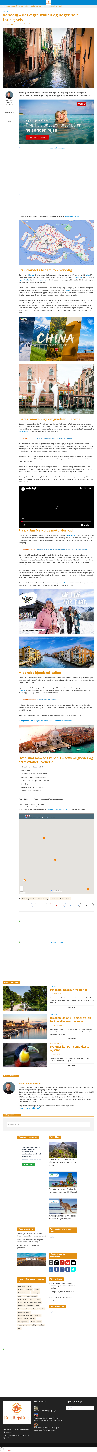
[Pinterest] (62, 1262)
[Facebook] (56, 1269)
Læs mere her (72, 1007)
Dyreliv (37, 1289)
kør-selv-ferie (77, 277)
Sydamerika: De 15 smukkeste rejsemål (69, 1048)
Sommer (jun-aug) (29, 1318)
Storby (68, 899)
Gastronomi (54, 899)
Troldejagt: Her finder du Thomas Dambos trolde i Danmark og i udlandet (31, 1235)
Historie (30, 1299)
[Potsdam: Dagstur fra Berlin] (25, 998)
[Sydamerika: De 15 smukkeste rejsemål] (25, 1055)
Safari (20, 1318)
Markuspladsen (70, 535)
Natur (26, 1302)
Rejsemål (14, 6)
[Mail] (73, 1262)
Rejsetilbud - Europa (24, 1309)
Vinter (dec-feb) (31, 1325)
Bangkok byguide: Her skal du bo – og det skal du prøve (63, 1293)
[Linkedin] (51, 1269)
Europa (21, 6)
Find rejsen (21, 1296)
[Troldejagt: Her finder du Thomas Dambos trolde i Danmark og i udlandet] (36, 1415)
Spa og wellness (23, 1322)
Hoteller (37, 1299)
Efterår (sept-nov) (23, 1293)
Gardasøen (42, 280)
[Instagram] (56, 1262)
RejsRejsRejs (6, 6)
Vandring (21, 1325)
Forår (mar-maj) (43, 899)
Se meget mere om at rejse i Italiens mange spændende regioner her (45, 721)
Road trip (38, 1315)
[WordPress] (51, 1262)
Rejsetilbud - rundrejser (25, 1315)
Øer (19, 1328)
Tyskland (53, 987)
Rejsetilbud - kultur (39, 1309)
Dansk (12, 1451)
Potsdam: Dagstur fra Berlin (68, 989)
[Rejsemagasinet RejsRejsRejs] (36, 1408)
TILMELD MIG (28, 1164)
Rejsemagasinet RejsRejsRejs (45, 1411)
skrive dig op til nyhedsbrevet (57, 809)
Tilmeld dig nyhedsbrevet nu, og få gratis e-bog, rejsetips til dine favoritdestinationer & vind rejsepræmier (31, 1152)
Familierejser (36, 1293)
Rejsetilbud (21, 1306)
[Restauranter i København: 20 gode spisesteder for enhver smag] (36, 1425)
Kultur (62, 899)
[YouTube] (67, 1262)
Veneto (67, 290)
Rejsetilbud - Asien (33, 1306)
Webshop (41, 1325)
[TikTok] (73, 1269)
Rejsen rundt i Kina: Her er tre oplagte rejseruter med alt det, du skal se (63, 1286)
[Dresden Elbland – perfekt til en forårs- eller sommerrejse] (25, 1026)
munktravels (9, 104)
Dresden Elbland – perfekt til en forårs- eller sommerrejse (70, 1019)
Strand (39, 1322)
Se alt (91, 1078)
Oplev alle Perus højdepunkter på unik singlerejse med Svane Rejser (62, 1162)
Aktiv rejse (21, 1286)
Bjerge (29, 1286)
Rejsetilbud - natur (24, 1312)
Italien (26, 6)
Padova (64, 583)
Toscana (22, 690)
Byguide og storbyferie (29, 899)
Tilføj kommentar (9, 112)
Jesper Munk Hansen (9, 101)
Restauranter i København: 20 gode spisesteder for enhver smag (30, 1241)
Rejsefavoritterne (56, 1043)
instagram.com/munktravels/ (29, 1108)
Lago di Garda (24, 280)
